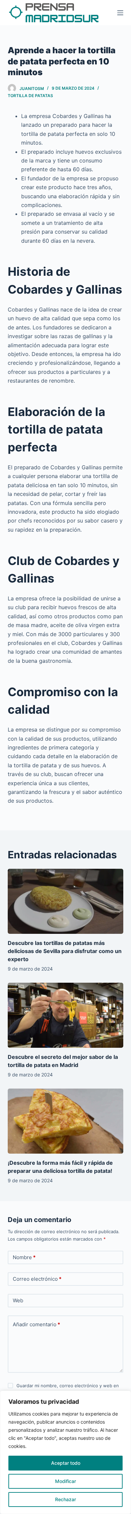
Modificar (65, 1481)
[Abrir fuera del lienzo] (120, 13)
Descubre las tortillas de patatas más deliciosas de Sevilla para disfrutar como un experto (65, 951)
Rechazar (65, 1499)
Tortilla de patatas (30, 95)
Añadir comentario (36, 1324)
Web (18, 1300)
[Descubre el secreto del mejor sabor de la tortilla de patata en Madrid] (65, 1015)
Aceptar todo (65, 1463)
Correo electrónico (37, 1279)
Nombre (24, 1257)
